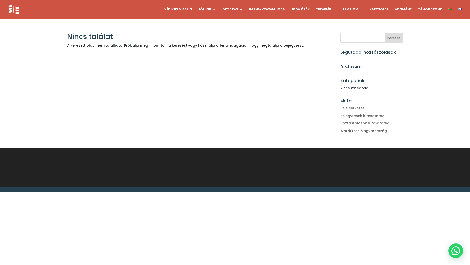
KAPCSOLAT (379, 9)
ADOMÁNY (403, 9)
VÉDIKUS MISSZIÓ (178, 9)
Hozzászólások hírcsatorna (364, 123)
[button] (455, 250)
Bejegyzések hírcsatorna (362, 115)
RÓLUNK (204, 9)
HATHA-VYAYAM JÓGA (267, 9)
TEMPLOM (350, 9)
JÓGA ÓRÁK (300, 9)
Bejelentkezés (352, 108)
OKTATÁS (230, 9)
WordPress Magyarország (363, 130)
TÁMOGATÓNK (430, 9)
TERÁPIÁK (323, 9)
